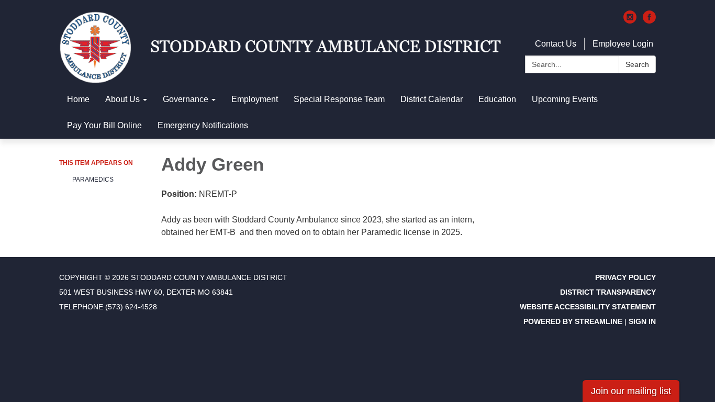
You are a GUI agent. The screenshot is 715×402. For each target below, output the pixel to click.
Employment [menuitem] (254, 99)
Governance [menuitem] (185, 99)
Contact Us (555, 43)
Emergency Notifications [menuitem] (203, 125)
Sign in (642, 321)
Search (637, 64)
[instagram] (629, 20)
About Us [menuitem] (122, 99)
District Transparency (608, 292)
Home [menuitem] (78, 99)
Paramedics (93, 179)
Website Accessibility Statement (588, 307)
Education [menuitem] (497, 99)
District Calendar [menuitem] (431, 99)
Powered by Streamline (572, 321)
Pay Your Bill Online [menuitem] (104, 125)
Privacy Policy (625, 277)
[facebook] (649, 20)
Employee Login (623, 43)
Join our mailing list (631, 391)
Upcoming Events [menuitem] (565, 99)
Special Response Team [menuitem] (339, 99)
